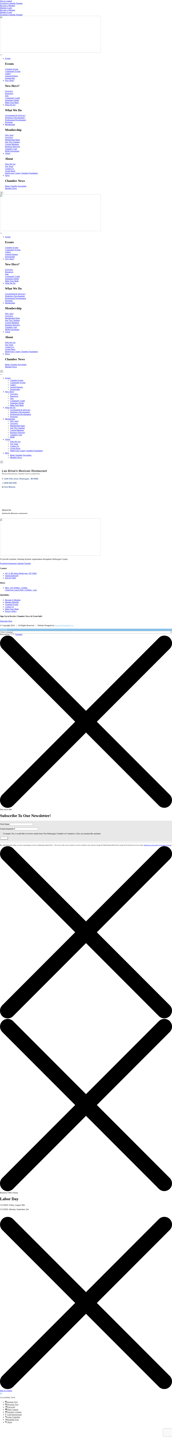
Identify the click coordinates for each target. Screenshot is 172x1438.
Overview (14, 394)
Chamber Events (16, 380)
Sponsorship (15, 389)
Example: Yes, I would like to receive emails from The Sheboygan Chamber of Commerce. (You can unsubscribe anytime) (52, 834)
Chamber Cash (16, 435)
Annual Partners (16, 387)
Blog (7, 453)
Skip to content (6, 1)
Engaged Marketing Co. (64, 625)
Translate (18, 634)
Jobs (12, 398)
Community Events (17, 383)
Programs (14, 417)
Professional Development (20, 414)
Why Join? (14, 421)
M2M (12, 437)
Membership (10, 124)
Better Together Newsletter (20, 455)
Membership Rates (17, 426)
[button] (1, 1393)
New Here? (9, 80)
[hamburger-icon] (1, 54)
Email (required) (7, 829)
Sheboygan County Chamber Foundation (26, 451)
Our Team (14, 444)
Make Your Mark (17, 405)
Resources (14, 396)
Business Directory (17, 432)
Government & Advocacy (20, 410)
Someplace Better (17, 403)
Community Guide (17, 401)
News (7, 175)
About (7, 153)
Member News (16, 457)
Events (7, 58)
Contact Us (14, 446)
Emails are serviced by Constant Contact (157, 845)
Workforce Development (20, 412)
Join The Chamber (17, 428)
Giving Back (15, 448)
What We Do (10, 105)
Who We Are (15, 442)
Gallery (13, 385)
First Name (5, 824)
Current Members (17, 430)
